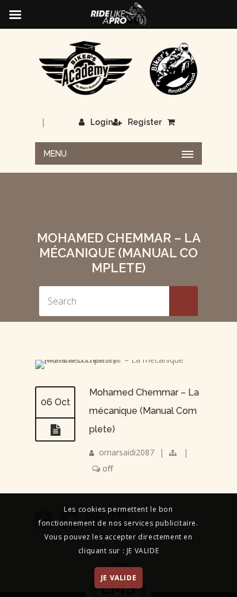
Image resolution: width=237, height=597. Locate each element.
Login (101, 122)
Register (145, 122)
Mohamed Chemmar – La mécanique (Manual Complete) (144, 411)
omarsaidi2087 (126, 452)
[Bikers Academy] (118, 68)
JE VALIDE (118, 578)
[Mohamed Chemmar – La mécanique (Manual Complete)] (118, 359)
